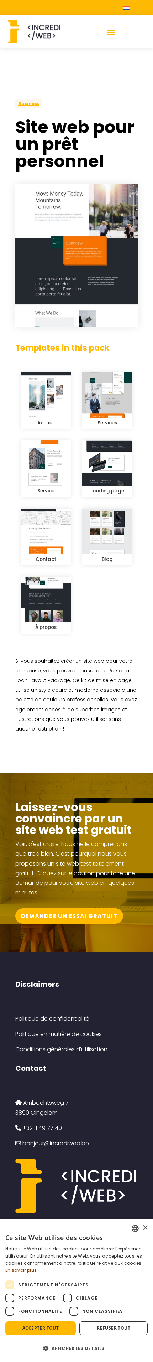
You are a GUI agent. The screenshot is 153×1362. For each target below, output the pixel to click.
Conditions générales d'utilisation (61, 1049)
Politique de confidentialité (52, 1019)
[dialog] (76, 1290)
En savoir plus (21, 1270)
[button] (76, 1348)
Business (28, 103)
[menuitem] (127, 8)
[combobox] (135, 1228)
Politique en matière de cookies (58, 1034)
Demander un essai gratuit (69, 916)
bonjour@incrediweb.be (55, 1143)
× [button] (145, 1228)
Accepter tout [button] (40, 1328)
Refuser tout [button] (113, 1328)
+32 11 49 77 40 (41, 1128)
